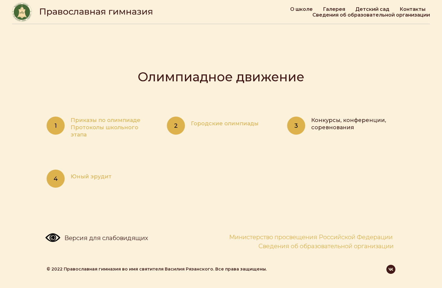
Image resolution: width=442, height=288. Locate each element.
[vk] (390, 269)
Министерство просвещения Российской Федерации (311, 237)
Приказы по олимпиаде (105, 120)
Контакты (412, 9)
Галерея (334, 9)
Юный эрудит (91, 176)
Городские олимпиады (225, 123)
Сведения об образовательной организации (326, 246)
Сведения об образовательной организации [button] (371, 15)
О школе (301, 9)
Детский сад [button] (372, 9)
